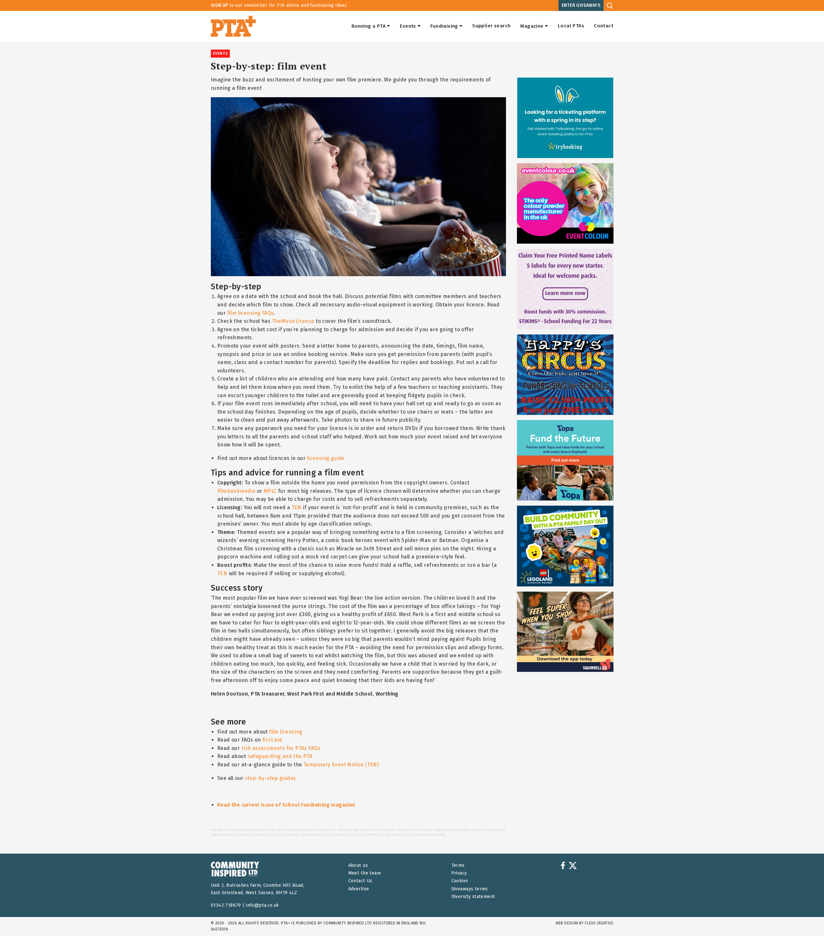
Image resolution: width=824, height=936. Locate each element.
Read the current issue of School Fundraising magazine (286, 805)
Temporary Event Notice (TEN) (341, 765)
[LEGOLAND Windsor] (565, 546)
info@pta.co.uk (262, 905)
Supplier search (491, 26)
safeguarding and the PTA (280, 756)
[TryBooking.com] (565, 118)
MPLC (270, 491)
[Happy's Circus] (565, 374)
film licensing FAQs (250, 313)
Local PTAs (571, 26)
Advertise (358, 889)
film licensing (286, 732)
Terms (458, 865)
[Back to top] (806, 918)
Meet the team (364, 873)
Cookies (459, 881)
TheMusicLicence (293, 321)
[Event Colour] (565, 203)
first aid (272, 740)
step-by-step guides (270, 778)
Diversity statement (473, 896)
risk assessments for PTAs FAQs (280, 748)
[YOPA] (565, 460)
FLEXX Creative (599, 923)
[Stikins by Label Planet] (565, 289)
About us (358, 865)
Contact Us (360, 881)
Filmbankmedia (236, 491)
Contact (603, 26)
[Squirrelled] (565, 632)
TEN (297, 507)
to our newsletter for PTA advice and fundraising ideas (279, 5)
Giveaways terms (469, 889)
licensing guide (326, 458)
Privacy (459, 873)
